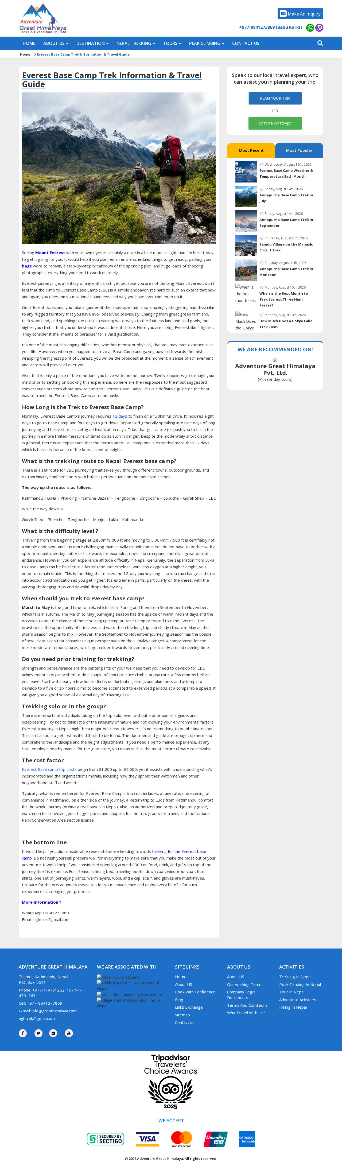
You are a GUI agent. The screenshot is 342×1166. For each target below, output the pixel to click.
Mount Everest (50, 252)
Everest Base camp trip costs (49, 769)
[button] (55, 43)
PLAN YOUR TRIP (275, 98)
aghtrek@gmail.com (37, 1018)
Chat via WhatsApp (275, 123)
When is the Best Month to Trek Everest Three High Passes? (283, 299)
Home (25, 54)
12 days (119, 416)
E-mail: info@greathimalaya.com (48, 1010)
